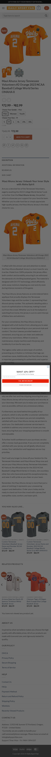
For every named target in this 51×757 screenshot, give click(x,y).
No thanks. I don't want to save (25, 384)
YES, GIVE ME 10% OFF (25, 381)
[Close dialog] (48, 367)
